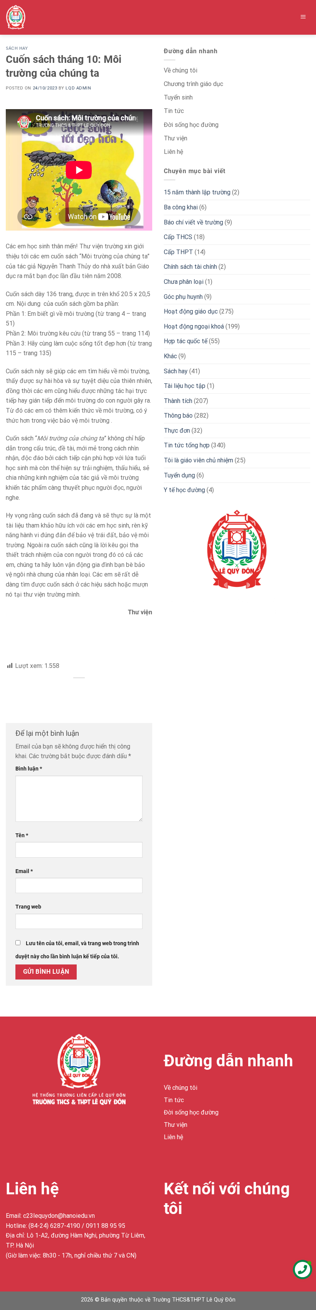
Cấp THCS (178, 237)
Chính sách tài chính (190, 266)
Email (24, 871)
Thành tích (178, 401)
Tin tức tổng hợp (187, 445)
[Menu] (303, 17)
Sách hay (17, 48)
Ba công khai (181, 207)
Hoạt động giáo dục (191, 311)
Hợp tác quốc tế (185, 341)
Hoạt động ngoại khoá (194, 326)
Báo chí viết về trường (193, 222)
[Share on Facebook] (79, 691)
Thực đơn (177, 430)
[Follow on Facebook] (171, 1237)
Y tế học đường (184, 490)
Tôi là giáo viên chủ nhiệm (198, 460)
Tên (21, 835)
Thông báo (178, 415)
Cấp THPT (178, 252)
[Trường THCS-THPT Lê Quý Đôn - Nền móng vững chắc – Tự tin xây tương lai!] (22, 17)
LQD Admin (78, 88)
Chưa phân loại (183, 281)
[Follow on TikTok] (198, 1237)
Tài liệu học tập (184, 385)
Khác (170, 356)
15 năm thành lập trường (197, 192)
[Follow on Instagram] (184, 1237)
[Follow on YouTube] (226, 1237)
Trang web (28, 907)
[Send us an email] (212, 1237)
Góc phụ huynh (183, 296)
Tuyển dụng (179, 475)
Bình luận (28, 768)
